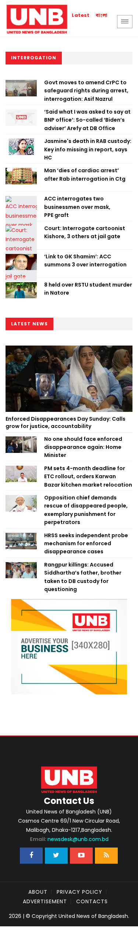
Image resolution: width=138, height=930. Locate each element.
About (37, 892)
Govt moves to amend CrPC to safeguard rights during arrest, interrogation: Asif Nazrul (86, 91)
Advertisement (45, 901)
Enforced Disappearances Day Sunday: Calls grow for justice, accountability (65, 422)
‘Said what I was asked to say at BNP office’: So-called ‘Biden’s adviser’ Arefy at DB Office (87, 120)
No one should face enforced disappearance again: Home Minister (83, 447)
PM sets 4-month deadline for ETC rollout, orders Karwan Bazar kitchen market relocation (88, 476)
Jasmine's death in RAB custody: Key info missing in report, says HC (87, 149)
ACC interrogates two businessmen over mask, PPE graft (77, 207)
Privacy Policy (79, 892)
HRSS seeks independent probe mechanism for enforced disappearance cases (86, 544)
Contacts (92, 901)
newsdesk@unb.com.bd (69, 839)
